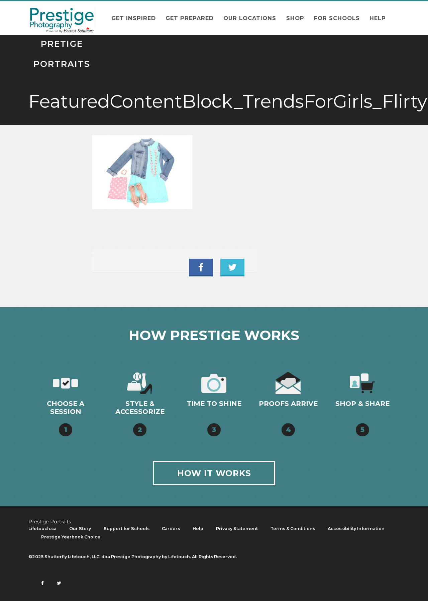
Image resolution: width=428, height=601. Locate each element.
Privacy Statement (237, 528)
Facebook (201, 267)
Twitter (232, 267)
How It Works (214, 473)
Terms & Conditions (293, 528)
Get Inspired (133, 18)
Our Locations (249, 18)
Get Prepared (190, 18)
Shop (295, 18)
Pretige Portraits (61, 17)
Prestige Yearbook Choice (70, 536)
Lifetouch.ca (42, 528)
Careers (171, 528)
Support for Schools (126, 528)
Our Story (80, 528)
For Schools (337, 18)
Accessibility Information (356, 528)
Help (377, 18)
